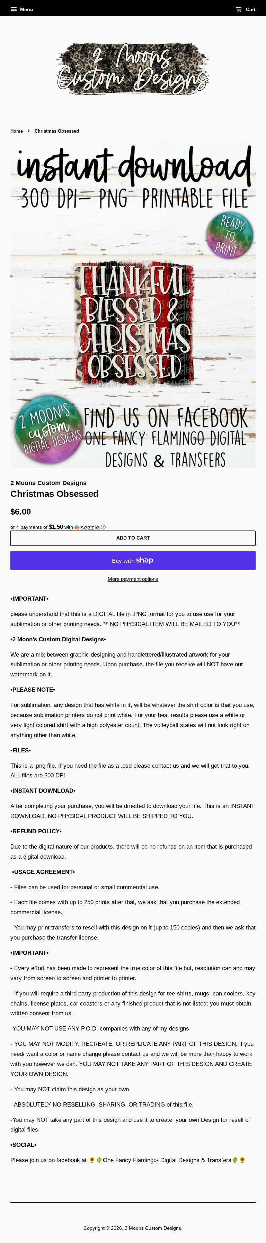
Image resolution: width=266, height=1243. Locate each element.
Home (16, 131)
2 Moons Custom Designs (153, 1228)
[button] (133, 527)
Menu (26, 9)
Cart (250, 9)
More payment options (133, 579)
